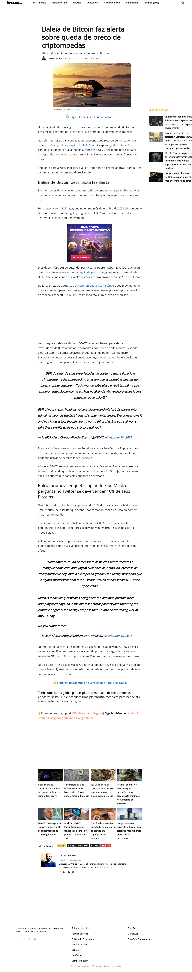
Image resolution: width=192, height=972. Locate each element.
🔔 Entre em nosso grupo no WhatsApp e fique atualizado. (90, 683)
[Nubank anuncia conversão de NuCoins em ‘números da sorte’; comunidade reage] (50, 775)
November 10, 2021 (118, 437)
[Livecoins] (14, 3)
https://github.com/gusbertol (70, 860)
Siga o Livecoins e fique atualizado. (93, 117)
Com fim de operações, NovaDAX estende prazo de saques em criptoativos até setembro (103, 831)
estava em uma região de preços (79, 272)
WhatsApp (79, 713)
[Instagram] (24, 939)
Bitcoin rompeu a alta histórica (94, 285)
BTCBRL (72, 845)
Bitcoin (61, 845)
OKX (62, 697)
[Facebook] (60, 871)
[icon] (183, 3)
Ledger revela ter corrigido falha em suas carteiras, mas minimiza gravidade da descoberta (129, 831)
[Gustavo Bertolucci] (45, 58)
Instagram (54, 718)
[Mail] (69, 871)
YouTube (67, 718)
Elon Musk (67, 505)
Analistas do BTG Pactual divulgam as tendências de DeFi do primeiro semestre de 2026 (75, 831)
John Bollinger (64, 208)
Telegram (97, 713)
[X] (73, 871)
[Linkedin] (64, 871)
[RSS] (29, 939)
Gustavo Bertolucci (56, 58)
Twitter (42, 718)
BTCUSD (95, 845)
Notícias (106, 845)
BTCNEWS (83, 845)
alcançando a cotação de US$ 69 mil (72, 145)
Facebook (133, 713)
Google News (84, 718)
